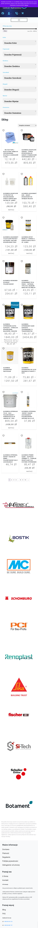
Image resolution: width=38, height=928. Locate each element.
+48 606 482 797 (8, 925)
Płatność (5, 853)
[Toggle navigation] (19, 20)
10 (25, 480)
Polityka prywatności (10, 861)
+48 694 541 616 (8, 921)
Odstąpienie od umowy (11, 865)
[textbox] (20, 43)
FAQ (3, 913)
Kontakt (5, 880)
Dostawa (5, 849)
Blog (4, 910)
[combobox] (20, 42)
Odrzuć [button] (26, 5)
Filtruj (5, 31)
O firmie (5, 876)
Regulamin (6, 857)
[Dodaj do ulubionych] (3, 130)
